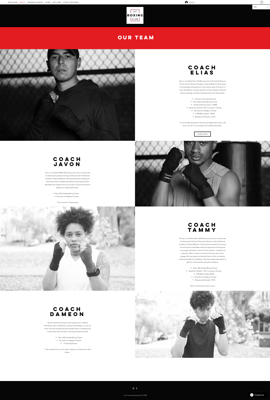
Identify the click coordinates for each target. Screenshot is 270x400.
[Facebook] (137, 388)
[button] (261, 2)
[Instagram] (133, 388)
